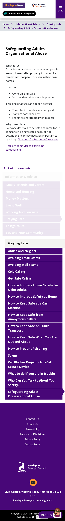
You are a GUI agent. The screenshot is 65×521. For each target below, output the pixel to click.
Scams (13, 355)
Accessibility (33, 429)
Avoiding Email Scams (24, 258)
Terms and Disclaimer (32, 434)
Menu (60, 10)
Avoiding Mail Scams (23, 265)
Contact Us (32, 419)
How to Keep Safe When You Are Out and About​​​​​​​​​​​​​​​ (32, 339)
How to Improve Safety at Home (32, 296)
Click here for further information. (38, 139)
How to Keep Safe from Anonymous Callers (25, 317)
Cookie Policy (32, 444)
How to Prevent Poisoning (27, 349)
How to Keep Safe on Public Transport (28, 328)
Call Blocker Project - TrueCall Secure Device (30, 364)
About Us (32, 424)
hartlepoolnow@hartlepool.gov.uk (32, 500)
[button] (50, 514)
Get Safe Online (20, 278)
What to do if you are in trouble (31, 374)
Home (6, 24)
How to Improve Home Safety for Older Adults (33, 287)
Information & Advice (28, 24)
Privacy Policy (32, 439)
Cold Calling (16, 271)
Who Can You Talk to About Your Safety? (32, 382)
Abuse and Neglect (22, 251)
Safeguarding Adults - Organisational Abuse (33, 28)
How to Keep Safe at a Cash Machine (28, 305)
